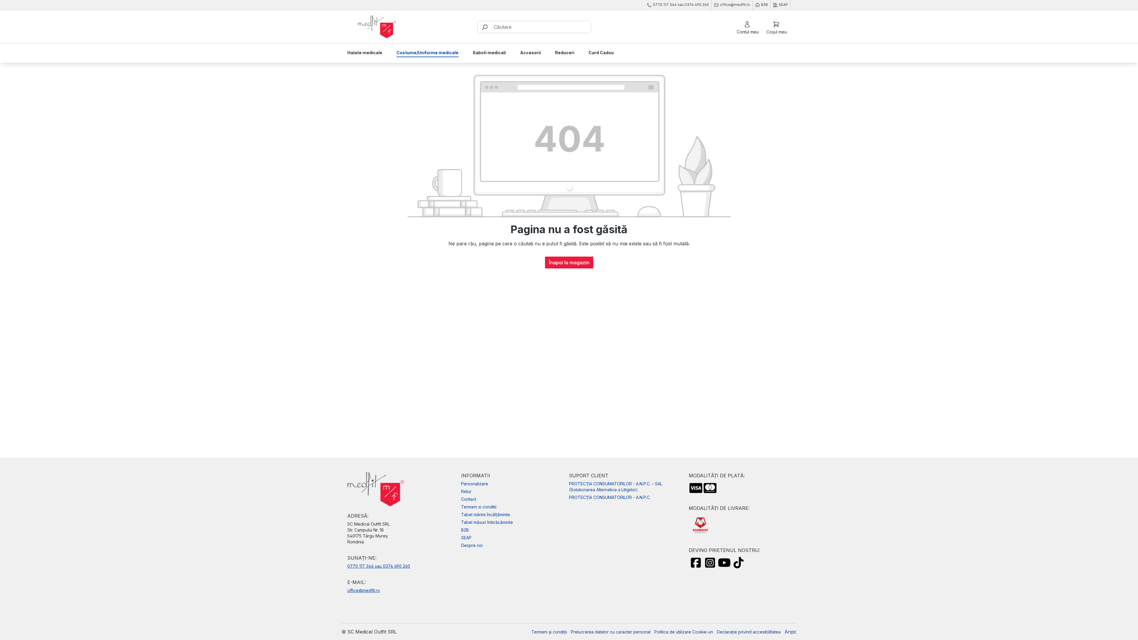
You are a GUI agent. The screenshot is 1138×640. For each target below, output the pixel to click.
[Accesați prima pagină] (377, 27)
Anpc (790, 632)
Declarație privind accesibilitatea (749, 631)
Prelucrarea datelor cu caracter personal (610, 631)
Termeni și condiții (549, 631)
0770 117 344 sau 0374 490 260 (378, 566)
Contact (468, 499)
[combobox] (541, 27)
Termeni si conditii (478, 506)
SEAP (466, 537)
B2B (465, 529)
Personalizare (474, 483)
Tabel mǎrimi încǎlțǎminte (485, 514)
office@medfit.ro (363, 590)
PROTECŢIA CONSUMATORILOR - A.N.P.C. (609, 497)
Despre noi (472, 545)
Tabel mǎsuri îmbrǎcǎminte (487, 522)
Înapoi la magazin (569, 262)
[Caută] (484, 27)
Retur (466, 491)
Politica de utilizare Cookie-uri (683, 631)
